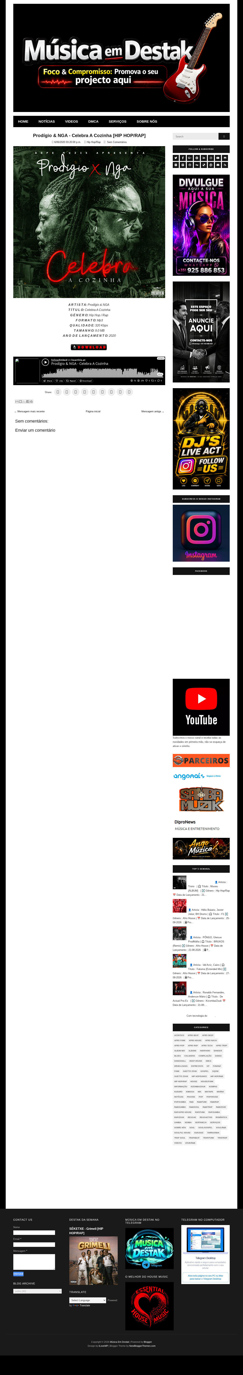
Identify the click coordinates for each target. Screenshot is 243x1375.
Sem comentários (117, 142)
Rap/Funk (200, 1112)
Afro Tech (206, 1046)
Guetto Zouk (181, 1076)
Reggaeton (206, 1117)
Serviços (117, 121)
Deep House (195, 1061)
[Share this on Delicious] (111, 392)
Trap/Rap (222, 1138)
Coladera (189, 1056)
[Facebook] (183, 158)
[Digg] (197, 165)
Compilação (205, 1056)
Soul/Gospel (205, 1128)
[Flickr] (176, 165)
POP (201, 1097)
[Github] (225, 158)
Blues (177, 1056)
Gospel (204, 1071)
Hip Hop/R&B (217, 1076)
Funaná (217, 1066)
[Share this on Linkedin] (93, 392)
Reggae (192, 1117)
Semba (188, 1122)
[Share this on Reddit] (120, 392)
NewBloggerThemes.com (142, 1346)
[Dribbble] (190, 165)
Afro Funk (179, 1040)
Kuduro (178, 1092)
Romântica (221, 1117)
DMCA (208, 1061)
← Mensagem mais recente (29, 411)
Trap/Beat (194, 1138)
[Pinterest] (197, 158)
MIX (199, 1092)
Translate (85, 1305)
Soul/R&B (221, 1128)
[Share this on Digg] (129, 392)
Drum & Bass (181, 1066)
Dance (218, 1056)
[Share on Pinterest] (84, 392)
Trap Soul (179, 1138)
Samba (177, 1122)
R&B (191, 1102)
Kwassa (190, 1092)
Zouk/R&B (190, 1143)
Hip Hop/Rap (94, 142)
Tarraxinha (213, 1133)
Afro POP (179, 1046)
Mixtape (209, 1092)
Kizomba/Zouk (198, 1087)
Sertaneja (201, 1122)
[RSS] (225, 165)
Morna (220, 1092)
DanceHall (180, 1061)
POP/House (212, 1097)
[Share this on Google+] (66, 392)
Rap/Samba (214, 1112)
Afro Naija (211, 1040)
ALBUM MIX (179, 1051)
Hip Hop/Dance (199, 1076)
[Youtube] (218, 158)
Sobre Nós (180, 1128)
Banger (218, 1051)
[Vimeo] (183, 165)
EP (208, 1066)
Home (23, 121)
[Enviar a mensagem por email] (17, 401)
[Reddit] (211, 165)
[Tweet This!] (58, 392)
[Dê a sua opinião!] (20, 401)
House (193, 1081)
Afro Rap (193, 1046)
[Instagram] (211, 158)
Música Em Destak (119, 1342)
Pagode (191, 1097)
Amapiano (205, 1051)
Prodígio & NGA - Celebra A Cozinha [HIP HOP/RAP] (89, 135)
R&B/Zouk (221, 1107)
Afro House (195, 1040)
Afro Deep (207, 1035)
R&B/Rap (214, 1102)
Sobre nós (147, 121)
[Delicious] (204, 165)
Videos (71, 121)
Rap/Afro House (183, 1112)
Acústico (179, 1035)
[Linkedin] (204, 158)
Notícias (47, 121)
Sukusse (199, 1133)
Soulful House (182, 1133)
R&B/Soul (194, 1107)
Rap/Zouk (179, 1117)
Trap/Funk (208, 1138)
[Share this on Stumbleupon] (102, 392)
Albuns (192, 1051)
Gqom (215, 1071)
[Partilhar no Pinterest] (31, 401)
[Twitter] (176, 158)
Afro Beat (193, 1035)
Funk (176, 1071)
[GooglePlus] (190, 158)
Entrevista (197, 1066)
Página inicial (93, 411)
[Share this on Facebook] (75, 392)
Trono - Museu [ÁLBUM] (198, 878)
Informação (180, 1087)
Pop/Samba (180, 1102)
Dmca (93, 121)
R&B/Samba (180, 1107)
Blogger (211, 1016)
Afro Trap (221, 1046)
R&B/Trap (207, 1107)
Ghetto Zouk (190, 1071)
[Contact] (218, 165)
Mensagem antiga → (152, 411)
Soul (192, 1128)
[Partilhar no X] (24, 401)
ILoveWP (103, 1346)
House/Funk (207, 1081)
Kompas (213, 1087)
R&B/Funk (202, 1102)
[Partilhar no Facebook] (28, 401)
